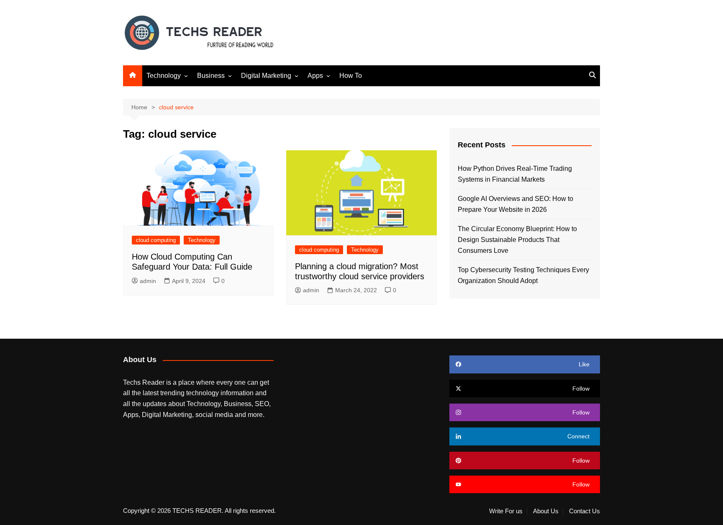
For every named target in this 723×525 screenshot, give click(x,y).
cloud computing (156, 240)
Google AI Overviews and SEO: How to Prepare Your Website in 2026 (515, 204)
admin (148, 281)
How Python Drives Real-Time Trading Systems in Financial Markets (515, 174)
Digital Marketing (266, 75)
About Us (546, 511)
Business (211, 75)
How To (350, 75)
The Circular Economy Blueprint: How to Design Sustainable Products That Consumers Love (517, 239)
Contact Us (584, 511)
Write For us (506, 511)
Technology (163, 75)
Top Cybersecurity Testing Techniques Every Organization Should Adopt (523, 275)
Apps (315, 75)
